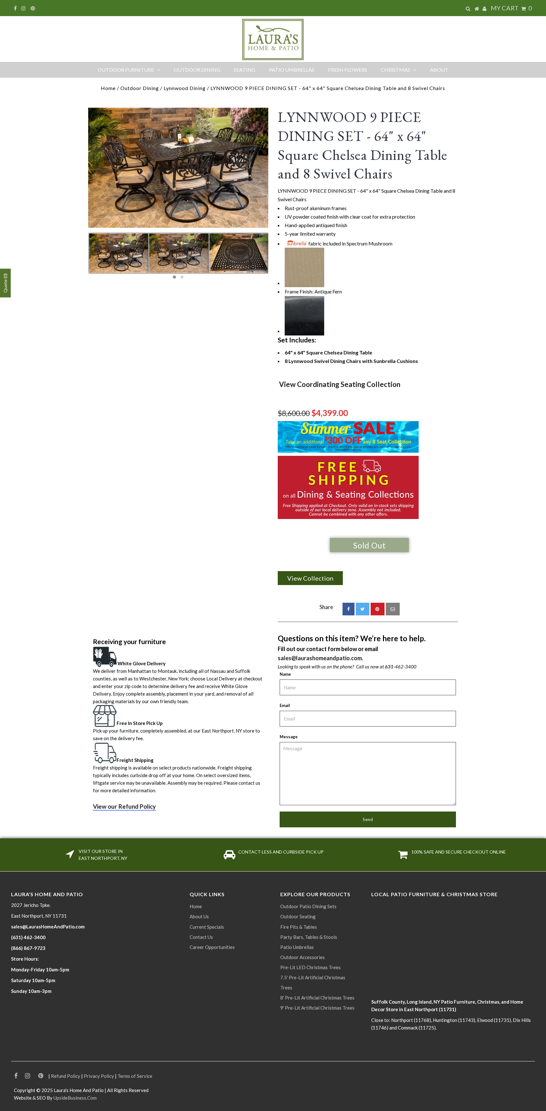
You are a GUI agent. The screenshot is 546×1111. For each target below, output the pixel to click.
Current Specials (207, 927)
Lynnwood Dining (185, 88)
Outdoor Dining (197, 70)
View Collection (310, 578)
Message (289, 736)
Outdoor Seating (298, 916)
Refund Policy (65, 1076)
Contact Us (201, 937)
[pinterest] (378, 609)
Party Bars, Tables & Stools (308, 937)
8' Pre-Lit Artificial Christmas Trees (317, 997)
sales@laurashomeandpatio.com (320, 658)
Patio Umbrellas (291, 70)
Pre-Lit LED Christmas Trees (310, 967)
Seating (244, 70)
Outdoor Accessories (302, 957)
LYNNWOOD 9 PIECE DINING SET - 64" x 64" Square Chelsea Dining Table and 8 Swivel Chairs (362, 145)
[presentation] (82, 258)
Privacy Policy (99, 1076)
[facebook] (349, 609)
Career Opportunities (212, 947)
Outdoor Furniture (126, 70)
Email (285, 705)
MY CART (511, 8)
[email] (393, 609)
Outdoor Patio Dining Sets (308, 906)
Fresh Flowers (347, 70)
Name (285, 674)
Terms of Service (135, 1076)
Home (108, 88)
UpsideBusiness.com (75, 1098)
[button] (174, 277)
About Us (199, 916)
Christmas (395, 70)
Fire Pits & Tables (298, 927)
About (439, 70)
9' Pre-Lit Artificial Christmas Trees (317, 1008)
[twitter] (362, 609)
